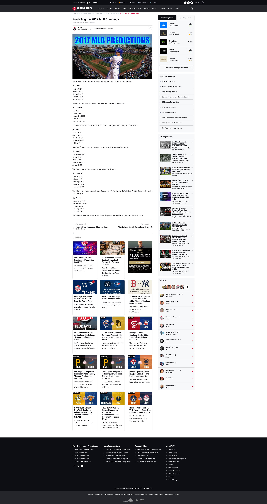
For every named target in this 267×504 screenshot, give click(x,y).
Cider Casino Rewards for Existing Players (118, 449)
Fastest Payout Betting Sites (172, 86)
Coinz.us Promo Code (81, 452)
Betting (117, 8)
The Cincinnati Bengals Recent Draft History (135, 227)
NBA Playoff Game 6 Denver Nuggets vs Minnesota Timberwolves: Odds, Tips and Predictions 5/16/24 (110, 413)
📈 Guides (113, 2)
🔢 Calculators (142, 2)
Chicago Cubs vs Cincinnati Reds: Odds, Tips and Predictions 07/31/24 (138, 336)
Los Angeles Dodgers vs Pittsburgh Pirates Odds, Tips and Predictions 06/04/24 (112, 375)
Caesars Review (173, 60)
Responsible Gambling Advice (177, 458)
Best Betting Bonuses (169, 92)
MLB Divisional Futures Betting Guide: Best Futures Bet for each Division (111, 261)
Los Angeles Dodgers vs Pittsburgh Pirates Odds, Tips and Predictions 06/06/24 (84, 375)
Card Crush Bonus (142, 455)
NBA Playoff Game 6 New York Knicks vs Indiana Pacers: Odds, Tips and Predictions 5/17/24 (83, 412)
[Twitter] (188, 2)
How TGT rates (172, 455)
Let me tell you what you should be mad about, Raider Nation (90, 228)
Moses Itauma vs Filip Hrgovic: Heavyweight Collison (180, 182)
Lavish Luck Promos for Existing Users (117, 458)
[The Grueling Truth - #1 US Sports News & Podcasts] (84, 9)
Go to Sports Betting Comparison (176, 68)
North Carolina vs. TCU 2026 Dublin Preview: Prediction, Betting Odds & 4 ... (180, 196)
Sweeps (146, 8)
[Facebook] (185, 2)
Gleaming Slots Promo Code (83, 462)
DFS (124, 8)
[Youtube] (191, 2)
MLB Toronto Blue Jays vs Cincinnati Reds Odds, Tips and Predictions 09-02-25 (84, 336)
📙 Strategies (122, 2)
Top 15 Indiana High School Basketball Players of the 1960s (179, 144)
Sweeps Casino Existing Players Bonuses (149, 449)
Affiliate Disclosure (174, 474)
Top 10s (101, 8)
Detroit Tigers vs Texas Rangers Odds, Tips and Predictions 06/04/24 (139, 374)
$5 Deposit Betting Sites (170, 102)
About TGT (171, 449)
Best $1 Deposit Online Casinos (173, 123)
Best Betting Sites (168, 81)
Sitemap (170, 477)
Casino (154, 8)
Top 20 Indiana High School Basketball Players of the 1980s (179, 156)
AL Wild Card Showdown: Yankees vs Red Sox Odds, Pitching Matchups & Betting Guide (139, 299)
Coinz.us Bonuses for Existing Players (117, 452)
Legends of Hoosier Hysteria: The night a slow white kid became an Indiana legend (181, 211)
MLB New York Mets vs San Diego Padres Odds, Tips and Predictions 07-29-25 (112, 336)
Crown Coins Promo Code (82, 458)
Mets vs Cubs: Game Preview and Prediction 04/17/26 (84, 260)
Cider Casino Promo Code (82, 455)
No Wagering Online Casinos (172, 128)
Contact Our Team (173, 462)
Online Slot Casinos (169, 112)
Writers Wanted (173, 468)
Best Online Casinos (169, 107)
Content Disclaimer (174, 471)
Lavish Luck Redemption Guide (146, 458)
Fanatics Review (174, 51)
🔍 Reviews (153, 2)
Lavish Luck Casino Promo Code (84, 449)
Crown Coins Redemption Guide (146, 462)
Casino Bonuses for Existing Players (147, 452)
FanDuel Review (173, 25)
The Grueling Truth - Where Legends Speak (84, 13)
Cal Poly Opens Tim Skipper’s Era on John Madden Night (179, 225)
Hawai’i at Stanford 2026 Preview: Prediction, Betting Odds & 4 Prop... (181, 252)
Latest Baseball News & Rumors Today (108, 13)
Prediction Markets (135, 8)
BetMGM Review (174, 34)
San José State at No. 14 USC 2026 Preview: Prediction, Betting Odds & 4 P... (181, 266)
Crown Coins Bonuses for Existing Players (118, 462)
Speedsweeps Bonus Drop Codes (116, 455)
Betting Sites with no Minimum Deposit (175, 97)
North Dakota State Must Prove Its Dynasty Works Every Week (181, 169)
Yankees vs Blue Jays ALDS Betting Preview (111, 297)
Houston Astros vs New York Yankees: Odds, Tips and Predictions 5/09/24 (140, 410)
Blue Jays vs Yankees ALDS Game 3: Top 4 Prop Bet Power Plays (83, 298)
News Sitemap (172, 480)
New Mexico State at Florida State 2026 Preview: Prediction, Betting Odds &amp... (179, 238)
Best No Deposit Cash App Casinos (174, 118)
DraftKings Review (174, 43)
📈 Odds (132, 2)
